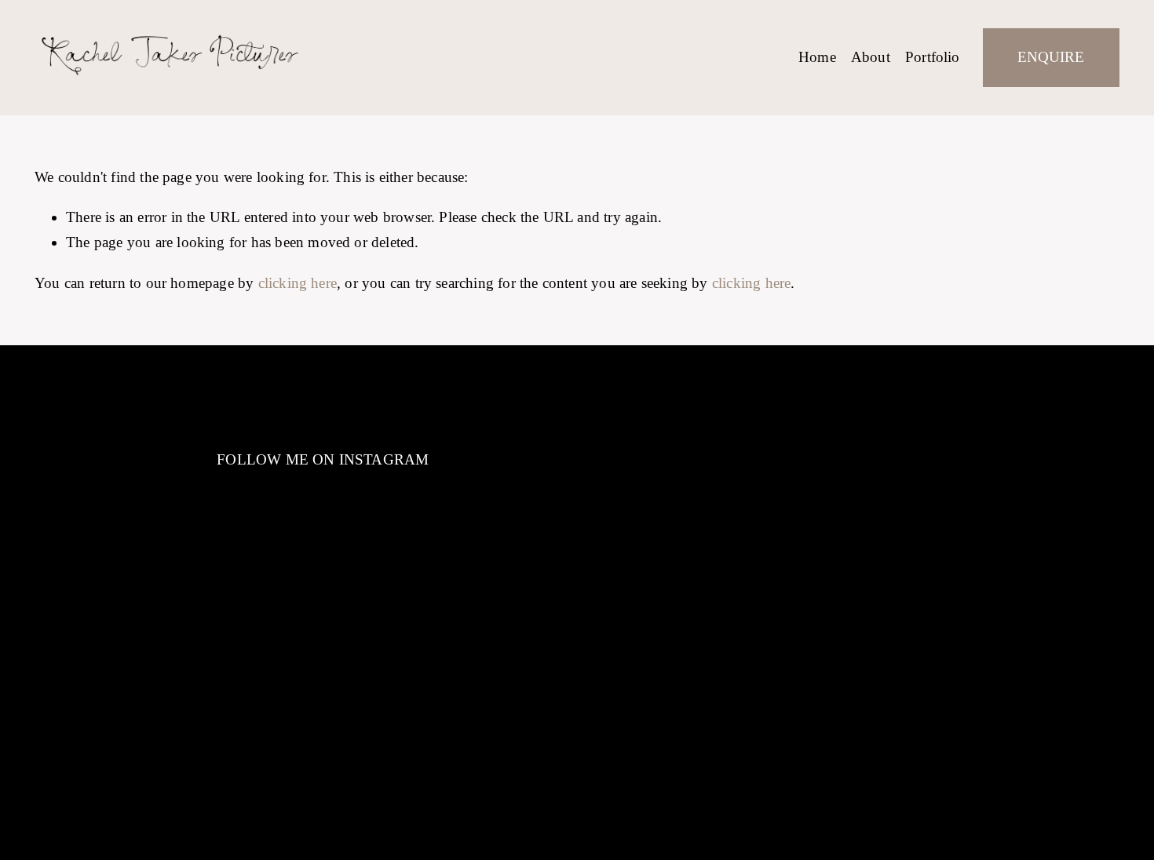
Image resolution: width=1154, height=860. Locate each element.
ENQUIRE (1050, 57)
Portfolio (932, 57)
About (870, 57)
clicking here (297, 283)
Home (817, 57)
